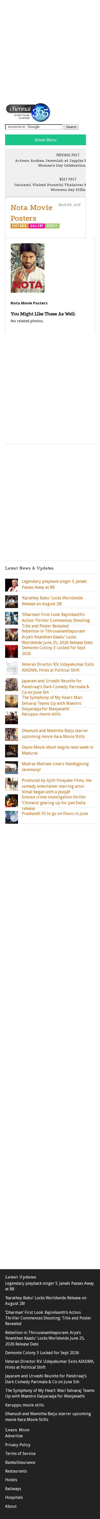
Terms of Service (20, 1453)
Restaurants (16, 1471)
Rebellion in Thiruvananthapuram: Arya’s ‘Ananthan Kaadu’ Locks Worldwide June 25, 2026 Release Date (45, 1338)
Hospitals (14, 1497)
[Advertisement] (50, 51)
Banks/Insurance (20, 1462)
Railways (13, 1488)
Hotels (11, 1479)
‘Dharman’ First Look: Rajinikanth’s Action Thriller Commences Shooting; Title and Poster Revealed (48, 1318)
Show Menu (45, 140)
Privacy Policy (18, 1444)
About (11, 1506)
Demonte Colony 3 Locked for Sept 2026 (42, 1352)
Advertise (14, 1436)
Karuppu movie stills (24, 1405)
